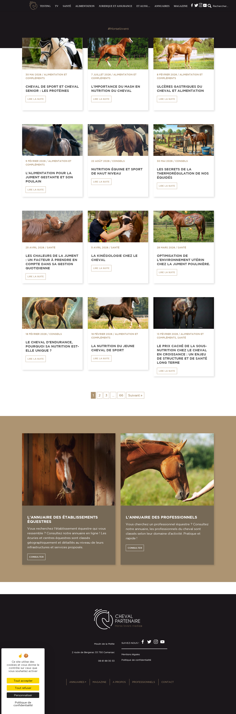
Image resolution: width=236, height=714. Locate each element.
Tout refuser (23, 687)
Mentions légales (130, 654)
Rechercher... (220, 6)
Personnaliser (23, 695)
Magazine (181, 6)
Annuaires (161, 6)
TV (56, 6)
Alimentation (85, 6)
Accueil (33, 5)
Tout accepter (23, 680)
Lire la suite (35, 99)
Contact (167, 682)
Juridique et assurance (115, 6)
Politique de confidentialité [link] (23, 704)
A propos (119, 682)
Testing (45, 6)
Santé (67, 6)
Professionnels (143, 682)
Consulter (36, 557)
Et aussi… (143, 6)
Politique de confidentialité (136, 660)
